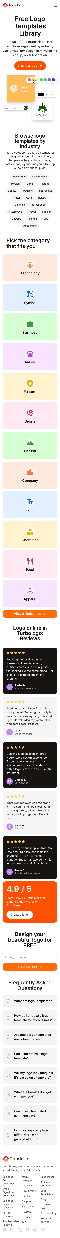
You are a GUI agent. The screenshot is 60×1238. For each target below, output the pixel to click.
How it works (29, 1191)
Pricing (26, 1196)
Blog (43, 1199)
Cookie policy (48, 1213)
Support (26, 1201)
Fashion (46, 211)
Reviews (27, 1212)
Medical (15, 183)
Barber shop (38, 204)
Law (45, 218)
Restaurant (19, 176)
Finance (32, 218)
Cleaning (20, 204)
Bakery (42, 197)
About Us (27, 1185)
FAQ (24, 1222)
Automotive (15, 211)
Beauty (12, 190)
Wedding (28, 190)
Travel (32, 211)
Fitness (45, 183)
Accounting (30, 225)
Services (27, 1217)
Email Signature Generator (8, 1192)
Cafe (29, 197)
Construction (39, 176)
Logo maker (47, 1177)
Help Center (29, 1206)
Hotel (17, 197)
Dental (30, 183)
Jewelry (16, 218)
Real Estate (45, 190)
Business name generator (8, 1204)
